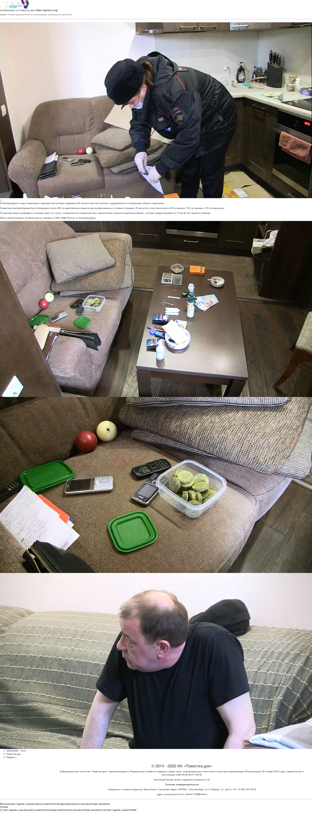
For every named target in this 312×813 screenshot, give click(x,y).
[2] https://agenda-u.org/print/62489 (119, 809)
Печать (10, 757)
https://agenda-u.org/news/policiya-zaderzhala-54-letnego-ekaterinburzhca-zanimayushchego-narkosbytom (60, 803)
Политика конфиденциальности (182, 784)
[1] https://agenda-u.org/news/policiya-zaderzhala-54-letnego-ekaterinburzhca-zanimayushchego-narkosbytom (51, 809)
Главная (3, 14)
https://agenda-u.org (46, 10)
